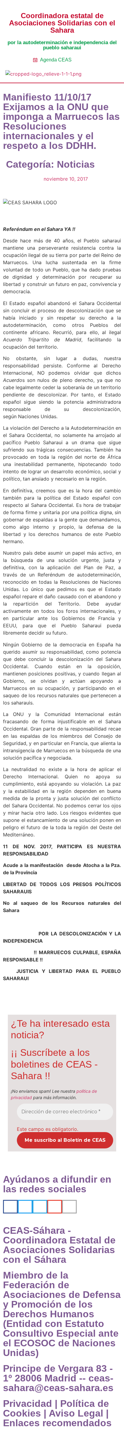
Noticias (76, 164)
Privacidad (27, 1403)
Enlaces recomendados (57, 1422)
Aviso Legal (76, 1413)
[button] (105, 75)
